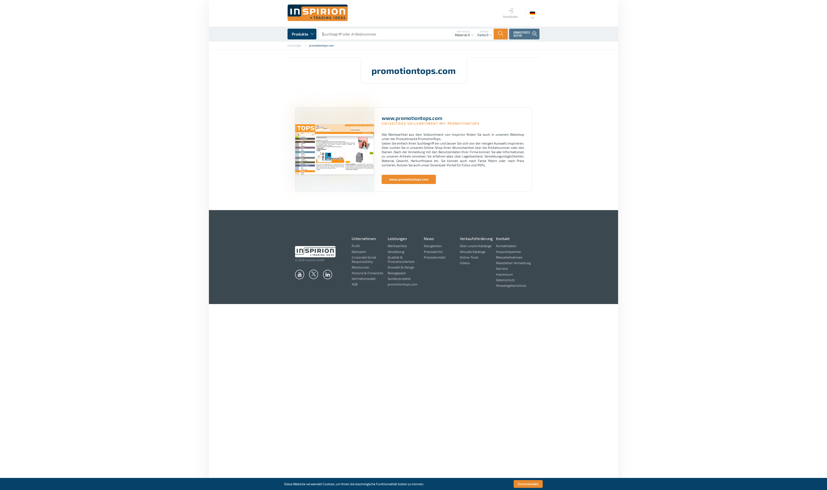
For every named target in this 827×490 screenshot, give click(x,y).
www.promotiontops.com (408, 179)
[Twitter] (313, 274)
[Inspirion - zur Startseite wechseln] (318, 20)
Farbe (484, 31)
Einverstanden (528, 484)
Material (464, 31)
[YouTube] (299, 274)
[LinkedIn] (327, 274)
